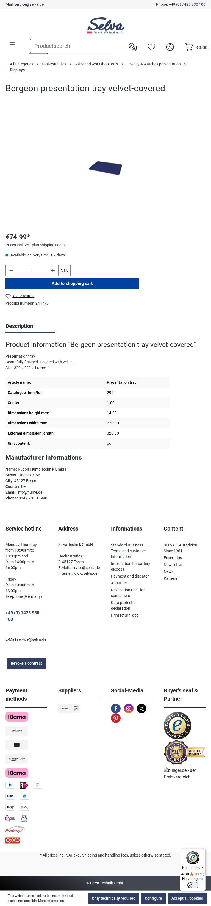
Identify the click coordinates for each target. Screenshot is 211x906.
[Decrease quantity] (11, 270)
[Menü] (202, 851)
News (168, 571)
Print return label (125, 615)
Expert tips (173, 558)
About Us (119, 583)
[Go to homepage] (105, 25)
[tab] (30, 327)
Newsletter (173, 564)
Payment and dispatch (130, 576)
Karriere (170, 578)
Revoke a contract (26, 663)
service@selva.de (29, 4)
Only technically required (113, 898)
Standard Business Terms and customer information (128, 551)
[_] (105, 168)
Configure (153, 898)
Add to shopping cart (72, 283)
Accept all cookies (187, 898)
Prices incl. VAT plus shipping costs (35, 245)
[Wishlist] (150, 46)
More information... (52, 901)
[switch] (192, 885)
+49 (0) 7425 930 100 (187, 4)
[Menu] (12, 44)
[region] (105, 168)
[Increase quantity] (53, 270)
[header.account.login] (168, 46)
